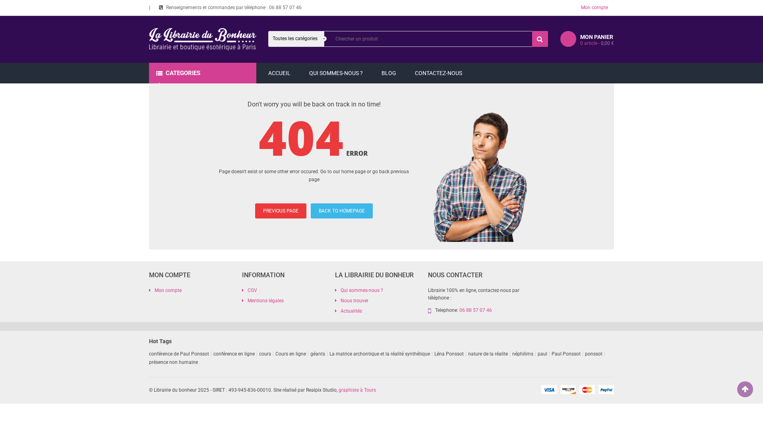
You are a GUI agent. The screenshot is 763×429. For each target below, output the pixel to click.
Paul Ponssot (566, 354)
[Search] (540, 39)
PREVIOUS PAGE (280, 211)
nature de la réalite (488, 354)
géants (317, 354)
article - (597, 43)
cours (265, 354)
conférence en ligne (234, 354)
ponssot (593, 354)
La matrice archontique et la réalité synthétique (379, 354)
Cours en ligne (290, 354)
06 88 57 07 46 (285, 7)
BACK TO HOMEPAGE (342, 211)
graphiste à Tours (357, 390)
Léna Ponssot (449, 354)
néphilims (522, 354)
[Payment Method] (549, 389)
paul (542, 354)
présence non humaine (173, 362)
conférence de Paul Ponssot (179, 354)
